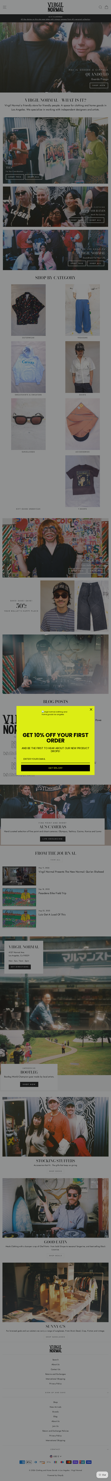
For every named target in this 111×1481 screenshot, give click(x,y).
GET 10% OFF (55, 768)
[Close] (91, 709)
